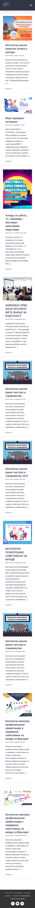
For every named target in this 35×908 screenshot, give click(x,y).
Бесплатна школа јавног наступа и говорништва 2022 (17, 452)
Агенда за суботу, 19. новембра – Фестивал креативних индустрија (17, 190)
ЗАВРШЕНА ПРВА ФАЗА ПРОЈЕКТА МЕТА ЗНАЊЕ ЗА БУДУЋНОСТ (17, 289)
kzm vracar (10, 55)
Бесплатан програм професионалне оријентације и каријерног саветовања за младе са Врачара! (17, 705)
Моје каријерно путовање (17, 105)
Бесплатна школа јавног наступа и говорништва (17, 372)
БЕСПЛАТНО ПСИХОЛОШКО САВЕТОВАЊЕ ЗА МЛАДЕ (17, 532)
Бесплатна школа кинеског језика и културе (17, 28)
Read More (8, 88)
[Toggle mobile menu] (31, 5)
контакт (20, 893)
